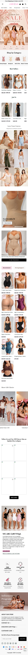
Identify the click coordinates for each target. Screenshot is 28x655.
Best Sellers (4, 7)
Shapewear (17, 7)
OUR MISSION (6, 551)
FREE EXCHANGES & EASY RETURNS (11, 553)
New (11, 7)
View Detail (7, 223)
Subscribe (22, 639)
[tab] (15, 48)
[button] (2, 4)
